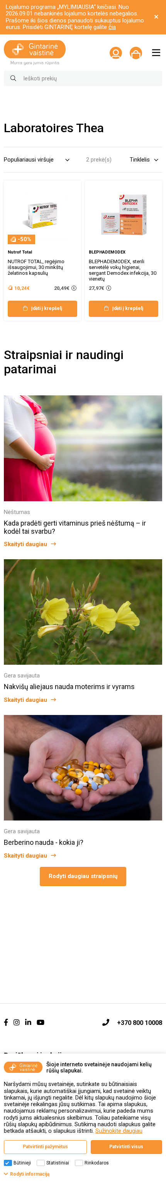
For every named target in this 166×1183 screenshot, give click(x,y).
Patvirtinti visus (126, 1146)
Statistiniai (57, 1163)
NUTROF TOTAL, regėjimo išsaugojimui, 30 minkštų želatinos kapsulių (36, 267)
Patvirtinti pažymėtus (45, 1146)
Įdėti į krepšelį (46, 308)
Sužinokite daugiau (118, 1130)
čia (112, 27)
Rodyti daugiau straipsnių (83, 876)
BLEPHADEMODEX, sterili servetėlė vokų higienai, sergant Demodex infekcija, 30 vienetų (122, 270)
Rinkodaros (97, 1163)
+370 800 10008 (139, 1022)
